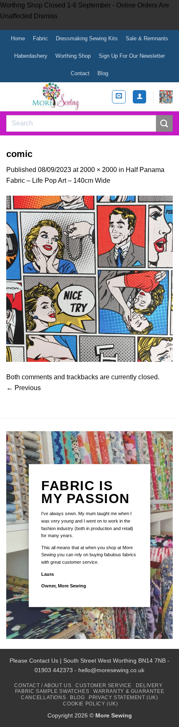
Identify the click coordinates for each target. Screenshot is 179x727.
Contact (80, 73)
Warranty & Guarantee (128, 691)
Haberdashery (30, 56)
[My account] (139, 97)
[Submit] (164, 123)
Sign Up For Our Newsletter (132, 56)
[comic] (89, 278)
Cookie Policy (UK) (90, 704)
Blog (102, 73)
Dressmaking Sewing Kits (87, 38)
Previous (23, 387)
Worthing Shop (73, 56)
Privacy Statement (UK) (123, 697)
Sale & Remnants (147, 38)
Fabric (40, 38)
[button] (119, 96)
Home (18, 38)
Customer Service (103, 685)
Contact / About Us (42, 685)
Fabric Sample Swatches (52, 691)
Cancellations (43, 697)
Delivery (149, 685)
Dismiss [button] (45, 16)
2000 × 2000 (98, 169)
